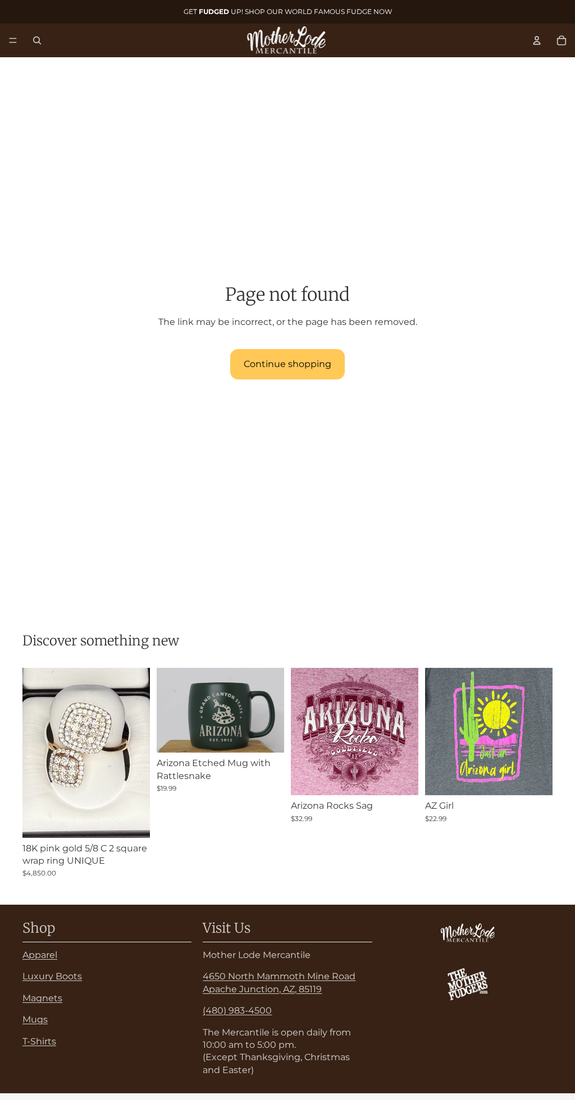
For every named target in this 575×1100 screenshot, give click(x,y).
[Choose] (401, 778)
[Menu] (13, 40)
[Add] (132, 820)
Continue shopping (287, 364)
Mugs (35, 1019)
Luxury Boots (52, 976)
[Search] (37, 40)
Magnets (42, 998)
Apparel (39, 955)
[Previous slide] (169, 710)
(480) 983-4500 (237, 1010)
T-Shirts (39, 1040)
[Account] (536, 40)
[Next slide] (271, 710)
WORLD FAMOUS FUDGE (328, 11)
